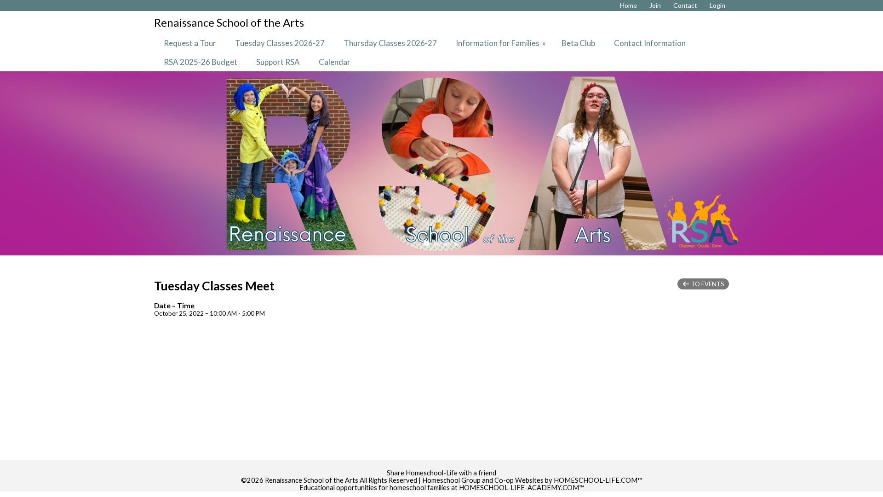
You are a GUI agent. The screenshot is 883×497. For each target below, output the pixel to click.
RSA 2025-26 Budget (200, 62)
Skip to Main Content (441, 465)
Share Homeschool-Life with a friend (441, 473)
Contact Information (650, 43)
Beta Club (578, 43)
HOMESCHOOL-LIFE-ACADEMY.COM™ (521, 487)
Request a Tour (190, 43)
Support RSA (278, 62)
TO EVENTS (707, 284)
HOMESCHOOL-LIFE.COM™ (598, 480)
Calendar (334, 62)
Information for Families (501, 43)
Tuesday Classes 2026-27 (280, 43)
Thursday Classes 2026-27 (390, 43)
